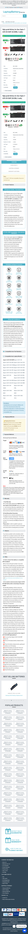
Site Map (4, 872)
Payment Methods (6, 891)
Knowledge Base (6, 880)
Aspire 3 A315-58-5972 (8, 383)
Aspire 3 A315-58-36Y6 (8, 367)
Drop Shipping (6, 893)
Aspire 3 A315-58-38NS (19, 370)
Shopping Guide (6, 881)
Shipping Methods (6, 888)
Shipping (21, 7)
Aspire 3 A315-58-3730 (19, 367)
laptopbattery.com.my (13, 918)
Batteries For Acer (10, 21)
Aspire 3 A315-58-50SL (19, 375)
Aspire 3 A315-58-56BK (19, 380)
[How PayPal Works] (19, 915)
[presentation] (14, 162)
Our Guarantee (5, 865)
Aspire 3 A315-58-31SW (8, 365)
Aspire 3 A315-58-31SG (19, 362)
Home (2, 21)
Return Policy (5, 883)
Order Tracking (6, 889)
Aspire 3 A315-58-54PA (8, 380)
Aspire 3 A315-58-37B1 (8, 370)
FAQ (7, 7)
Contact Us (5, 897)
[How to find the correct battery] (14, 849)
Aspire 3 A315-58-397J (8, 372)
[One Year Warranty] (14, 840)
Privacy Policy (5, 868)
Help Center (5, 878)
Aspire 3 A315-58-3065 (8, 362)
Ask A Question (8, 90)
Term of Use (5, 870)
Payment (11, 7)
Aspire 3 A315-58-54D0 (19, 377)
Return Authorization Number (9, 899)
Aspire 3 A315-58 (18, 359)
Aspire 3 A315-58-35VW (19, 365)
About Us (4, 862)
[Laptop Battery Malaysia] (14, 13)
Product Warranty (6, 867)
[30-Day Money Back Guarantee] (14, 831)
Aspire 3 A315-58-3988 (19, 372)
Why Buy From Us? (6, 863)
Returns (15, 7)
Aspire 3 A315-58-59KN (19, 383)
